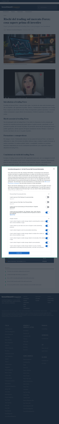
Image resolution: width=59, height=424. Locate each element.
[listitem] (29, 194)
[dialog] (29, 212)
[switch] (47, 197)
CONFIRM (19, 253)
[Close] (54, 169)
